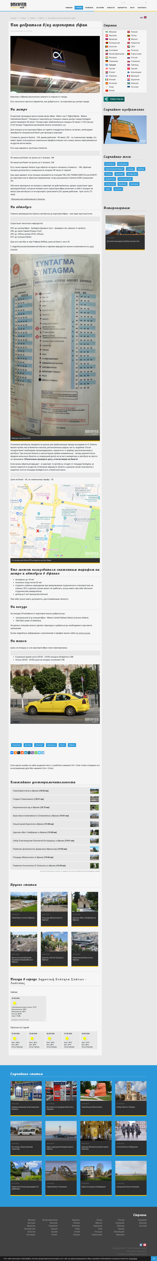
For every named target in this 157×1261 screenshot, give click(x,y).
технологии (110, 184)
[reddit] (22, 752)
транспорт (16, 745)
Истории (100, 8)
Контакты (142, 8)
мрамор (141, 169)
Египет (112, 72)
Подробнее (133, 1259)
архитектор (110, 179)
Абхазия (112, 32)
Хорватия (135, 79)
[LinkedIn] (25, 752)
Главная (68, 8)
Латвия (134, 32)
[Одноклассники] (15, 752)
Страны (79, 8)
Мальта (134, 39)
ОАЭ (133, 46)
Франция (135, 76)
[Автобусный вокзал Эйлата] (125, 129)
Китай (111, 90)
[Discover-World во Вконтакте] (140, 1245)
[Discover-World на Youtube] (144, 1245)
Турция (134, 68)
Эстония (134, 87)
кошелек (118, 189)
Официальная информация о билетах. (28, 199)
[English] (145, 18)
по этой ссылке (83, 633)
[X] (18, 752)
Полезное (89, 8)
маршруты (51, 745)
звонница (134, 184)
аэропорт (39, 745)
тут (64, 125)
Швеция (134, 83)
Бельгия (113, 46)
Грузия (112, 68)
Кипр (111, 87)
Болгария (113, 50)
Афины (41, 18)
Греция (32, 18)
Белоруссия (114, 43)
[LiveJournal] (29, 752)
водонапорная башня (114, 169)
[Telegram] (42, 752)
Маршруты (122, 8)
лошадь (130, 169)
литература (132, 174)
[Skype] (39, 752)
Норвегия (135, 43)
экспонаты (109, 164)
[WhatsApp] (35, 752)
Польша (134, 50)
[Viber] (32, 752)
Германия (113, 61)
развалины (122, 164)
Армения (113, 39)
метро (62, 745)
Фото (132, 8)
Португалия (136, 54)
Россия (134, 57)
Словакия (135, 61)
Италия (112, 79)
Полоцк (108, 174)
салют (108, 189)
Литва (134, 35)
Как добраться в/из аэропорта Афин (62, 18)
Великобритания (116, 54)
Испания (113, 83)
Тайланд (134, 65)
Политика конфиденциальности (132, 1254)
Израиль (113, 76)
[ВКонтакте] (11, 752)
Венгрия (113, 57)
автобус (28, 745)
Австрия (113, 35)
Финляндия (136, 72)
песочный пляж (125, 179)
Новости (111, 8)
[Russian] (141, 18)
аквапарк (119, 174)
